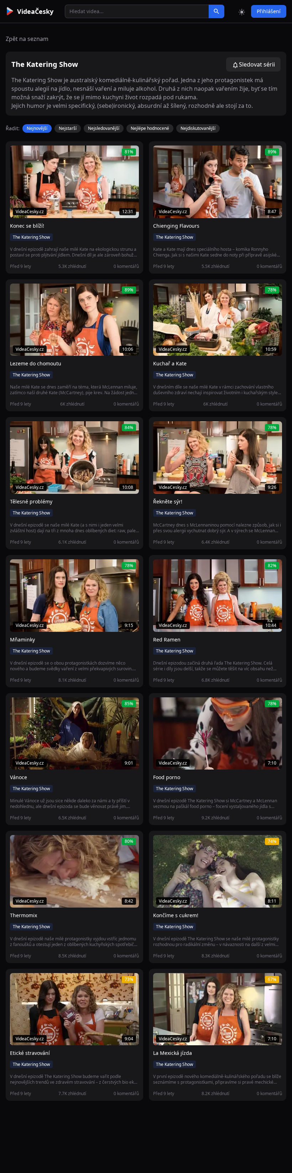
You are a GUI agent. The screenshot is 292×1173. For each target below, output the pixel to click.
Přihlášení (269, 11)
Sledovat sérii (257, 64)
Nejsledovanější (103, 128)
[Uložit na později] (31, 154)
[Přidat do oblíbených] (18, 154)
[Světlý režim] (241, 11)
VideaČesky (35, 11)
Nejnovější (37, 128)
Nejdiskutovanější (198, 128)
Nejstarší (68, 128)
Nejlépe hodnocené (150, 128)
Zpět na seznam (27, 39)
